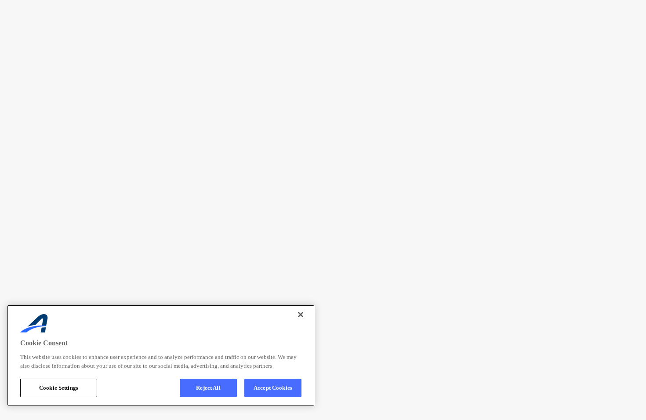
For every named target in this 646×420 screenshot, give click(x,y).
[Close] (300, 314)
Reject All (208, 387)
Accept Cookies (273, 387)
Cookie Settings (58, 387)
